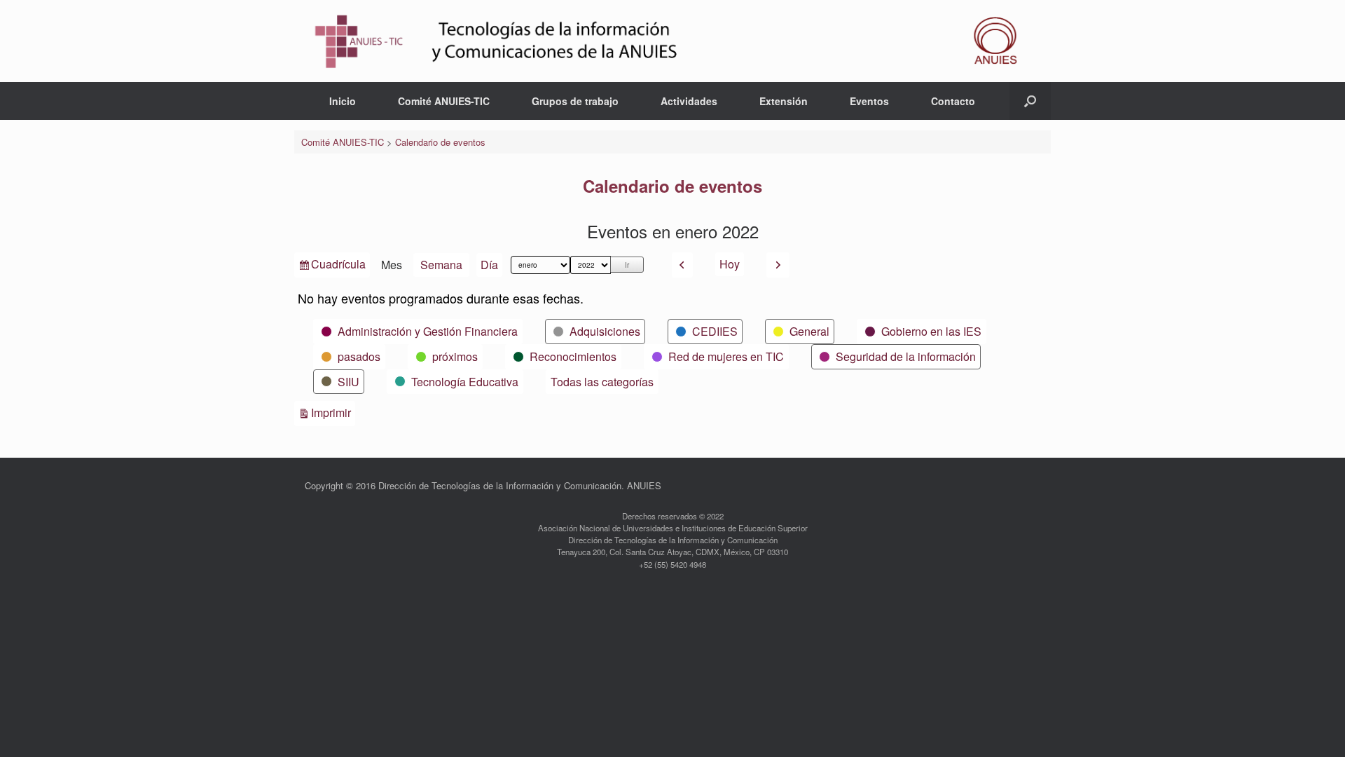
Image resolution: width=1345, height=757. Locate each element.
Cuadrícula (338, 266)
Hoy (729, 264)
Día (489, 265)
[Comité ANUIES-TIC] (672, 41)
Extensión (783, 101)
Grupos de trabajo (575, 101)
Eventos (869, 101)
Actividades (689, 101)
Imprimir (333, 412)
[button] (1030, 101)
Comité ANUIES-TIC (444, 101)
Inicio (342, 101)
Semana (441, 265)
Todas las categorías (602, 382)
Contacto (953, 101)
